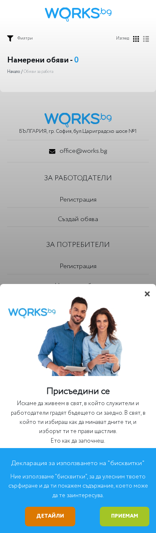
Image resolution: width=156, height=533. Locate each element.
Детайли (50, 516)
